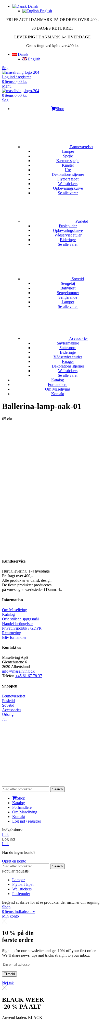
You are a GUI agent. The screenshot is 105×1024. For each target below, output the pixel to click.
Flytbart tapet (67, 179)
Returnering (11, 633)
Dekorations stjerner (68, 174)
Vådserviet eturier (68, 357)
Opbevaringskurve (68, 188)
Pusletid (81, 221)
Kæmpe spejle (67, 160)
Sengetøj (68, 283)
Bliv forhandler (14, 637)
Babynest (67, 288)
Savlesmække (68, 343)
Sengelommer (68, 292)
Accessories (78, 338)
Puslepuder (68, 226)
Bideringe (68, 240)
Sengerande (67, 297)
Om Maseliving (14, 610)
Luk (5, 834)
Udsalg (8, 714)
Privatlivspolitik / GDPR (22, 628)
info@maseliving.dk (18, 671)
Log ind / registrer (26, 821)
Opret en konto (14, 861)
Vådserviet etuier (68, 235)
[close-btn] (4, 922)
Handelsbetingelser (17, 623)
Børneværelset (81, 147)
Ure (68, 170)
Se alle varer (68, 193)
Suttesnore (67, 348)
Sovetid (77, 279)
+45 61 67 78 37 (28, 676)
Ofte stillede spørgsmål (20, 619)
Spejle (68, 156)
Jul (4, 719)
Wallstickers (67, 183)
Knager (68, 165)
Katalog (8, 614)
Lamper (68, 151)
